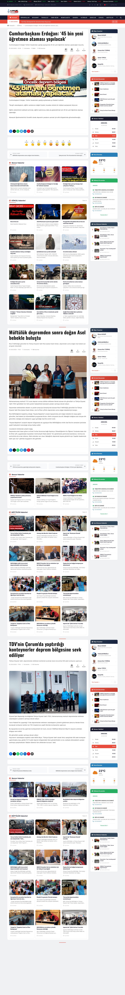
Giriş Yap (114, 4)
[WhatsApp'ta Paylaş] (17, 131)
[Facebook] (90, 5)
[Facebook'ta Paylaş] (10, 131)
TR (106, 4)
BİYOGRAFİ (35, 17)
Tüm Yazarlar (95, 71)
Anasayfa (14, 17)
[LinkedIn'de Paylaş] (25, 131)
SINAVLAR (93, 17)
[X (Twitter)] (92, 5)
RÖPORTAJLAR (25, 17)
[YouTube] (97, 5)
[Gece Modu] (100, 4)
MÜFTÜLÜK (109, 17)
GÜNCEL (101, 17)
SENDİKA (75, 17)
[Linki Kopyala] (32, 131)
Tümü (84, 200)
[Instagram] (95, 5)
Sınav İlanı (24, 21)
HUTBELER (84, 17)
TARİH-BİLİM (54, 17)
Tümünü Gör (103, 215)
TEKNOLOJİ (44, 17)
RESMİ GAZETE (65, 17)
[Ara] (120, 17)
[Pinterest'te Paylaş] (28, 131)
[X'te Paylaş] (14, 131)
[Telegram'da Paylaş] (21, 131)
